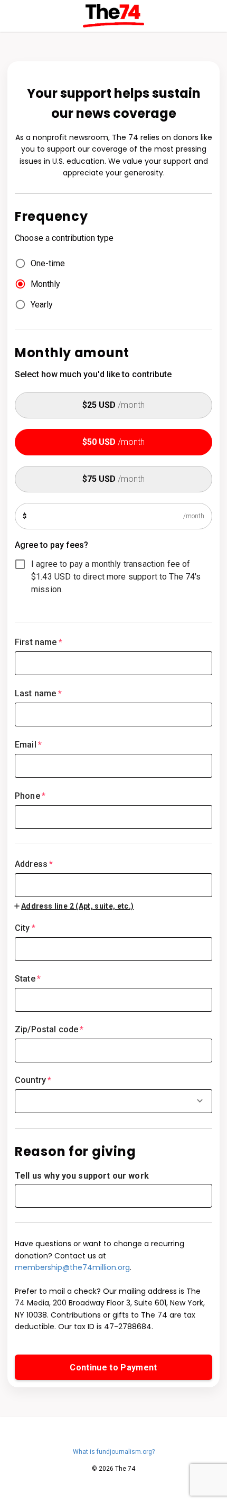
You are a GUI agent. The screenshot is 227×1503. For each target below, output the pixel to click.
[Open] (199, 1100)
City (25, 928)
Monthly (45, 284)
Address (34, 864)
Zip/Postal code (49, 1029)
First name (38, 642)
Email (28, 745)
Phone (30, 796)
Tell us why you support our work (82, 1176)
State (28, 979)
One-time (48, 263)
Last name (38, 693)
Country (33, 1080)
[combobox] (113, 878)
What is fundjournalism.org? (114, 1451)
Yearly (42, 305)
